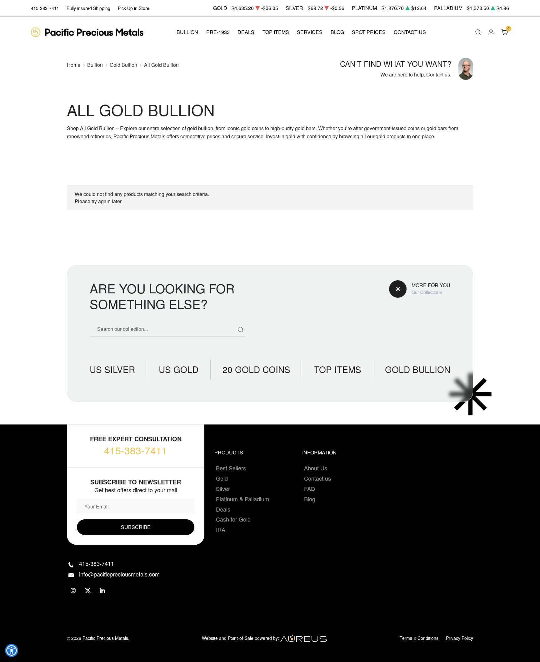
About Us (315, 468)
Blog (309, 499)
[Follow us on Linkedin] (102, 590)
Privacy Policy (459, 638)
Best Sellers (231, 468)
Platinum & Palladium (242, 499)
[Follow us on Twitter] (88, 590)
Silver (223, 488)
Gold (222, 478)
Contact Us (410, 32)
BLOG (337, 32)
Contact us (438, 74)
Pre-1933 (218, 32)
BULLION (187, 32)
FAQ (309, 488)
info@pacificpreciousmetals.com (119, 574)
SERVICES (309, 32)
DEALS (246, 32)
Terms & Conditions (419, 638)
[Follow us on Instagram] (73, 590)
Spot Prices (369, 32)
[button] (11, 650)
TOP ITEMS (275, 32)
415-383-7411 (135, 450)
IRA (220, 529)
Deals (223, 509)
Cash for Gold (233, 519)
